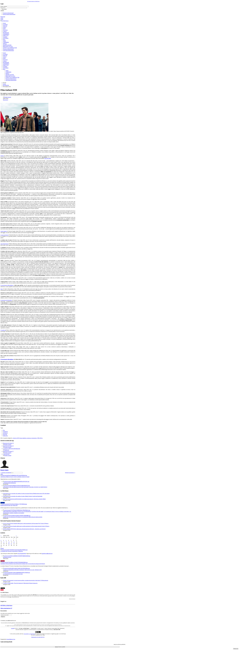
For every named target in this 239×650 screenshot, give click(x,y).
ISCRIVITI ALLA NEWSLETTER (12, 77)
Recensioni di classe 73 (8, 446)
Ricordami (4, 9)
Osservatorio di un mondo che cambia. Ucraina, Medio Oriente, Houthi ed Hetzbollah (22, 496)
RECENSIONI (6, 62)
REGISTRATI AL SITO (10, 76)
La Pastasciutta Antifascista (9, 483)
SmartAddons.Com (11, 639)
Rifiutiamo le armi (7, 557)
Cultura (4, 61)
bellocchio (5, 435)
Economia (5, 59)
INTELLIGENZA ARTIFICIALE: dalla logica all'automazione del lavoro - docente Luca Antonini (24, 529)
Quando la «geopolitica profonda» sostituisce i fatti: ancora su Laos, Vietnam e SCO (22, 569)
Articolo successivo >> (70, 472)
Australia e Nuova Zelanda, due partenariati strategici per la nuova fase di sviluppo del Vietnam (22, 563)
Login (1, 18)
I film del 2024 (6, 454)
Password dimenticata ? (10, 79)
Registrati (2, 16)
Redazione (6, 450)
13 (8, 542)
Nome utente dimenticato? (9, 14)
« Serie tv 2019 (15, 438)
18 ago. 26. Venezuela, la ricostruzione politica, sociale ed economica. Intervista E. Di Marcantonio (25, 580)
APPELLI (7, 73)
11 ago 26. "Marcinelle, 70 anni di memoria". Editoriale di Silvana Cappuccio (20, 583)
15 (14, 542)
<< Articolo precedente (5, 472)
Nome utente (3, 6)
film (4, 430)
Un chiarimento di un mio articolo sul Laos (13, 574)
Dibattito (2, 561)
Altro (4, 69)
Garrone (5, 434)
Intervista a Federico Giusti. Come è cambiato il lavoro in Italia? (14, 476)
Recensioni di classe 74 (8, 443)
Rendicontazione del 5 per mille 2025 (8, 505)
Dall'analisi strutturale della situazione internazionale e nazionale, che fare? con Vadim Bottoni (25, 487)
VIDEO (6, 70)
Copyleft (12, 628)
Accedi (2, 10)
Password (2, 7)
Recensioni (5, 100)
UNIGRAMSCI (6, 63)
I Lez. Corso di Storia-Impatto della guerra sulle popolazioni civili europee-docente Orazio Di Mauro (26, 526)
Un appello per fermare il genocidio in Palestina (11, 551)
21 (11, 543)
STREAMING (8, 72)
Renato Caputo (7, 97)
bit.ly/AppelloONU (22, 553)
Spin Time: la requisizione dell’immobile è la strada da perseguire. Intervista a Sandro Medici (24, 499)
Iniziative (5, 66)
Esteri (4, 58)
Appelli (2, 548)
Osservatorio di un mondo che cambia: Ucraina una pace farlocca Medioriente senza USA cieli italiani (26, 493)
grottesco (5, 433)
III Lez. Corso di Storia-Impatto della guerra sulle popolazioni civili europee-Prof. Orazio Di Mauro (25, 523)
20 (8, 543)
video (1, 474)
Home (4, 53)
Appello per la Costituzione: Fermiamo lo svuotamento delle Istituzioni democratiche (22, 517)
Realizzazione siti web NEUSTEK (37, 637)
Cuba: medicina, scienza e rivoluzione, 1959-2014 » (31, 438)
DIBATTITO (5, 65)
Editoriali (5, 55)
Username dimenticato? (10, 80)
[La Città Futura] (4, 20)
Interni (4, 57)
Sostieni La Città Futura (35, 1)
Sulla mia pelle (47, 158)
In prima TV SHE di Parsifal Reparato (11, 448)
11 (3, 542)
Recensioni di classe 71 (8, 451)
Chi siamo (29, 1)
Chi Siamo (5, 54)
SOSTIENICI (5, 68)
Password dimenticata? (8, 13)
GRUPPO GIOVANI (9, 74)
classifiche (5, 431)
